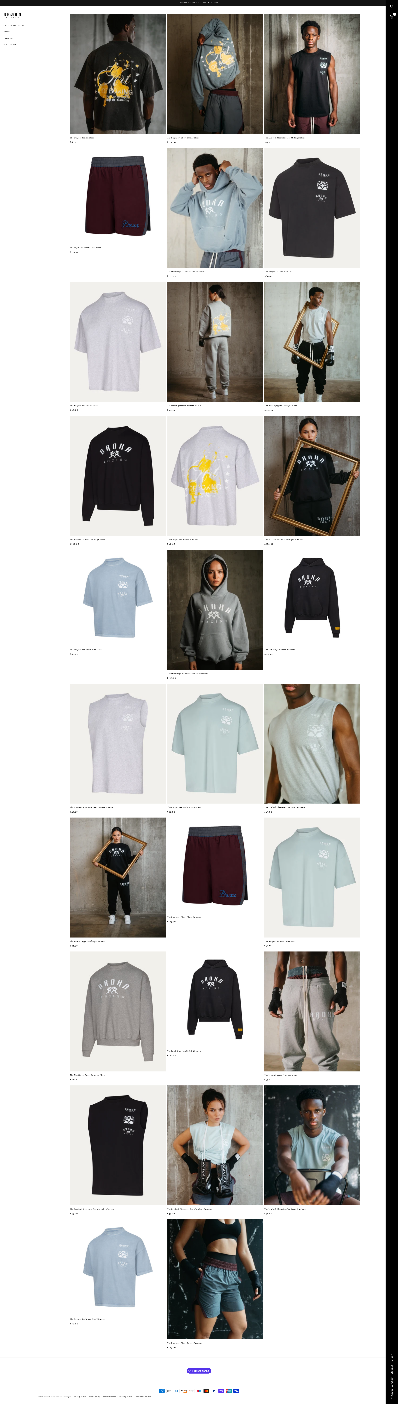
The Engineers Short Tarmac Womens (184, 1343)
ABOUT (391, 1358)
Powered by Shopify (63, 1396)
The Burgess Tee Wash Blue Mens (279, 941)
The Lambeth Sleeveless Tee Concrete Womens (92, 807)
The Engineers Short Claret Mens (85, 247)
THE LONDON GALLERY (14, 25)
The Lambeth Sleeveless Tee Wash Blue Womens (189, 1209)
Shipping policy (125, 1396)
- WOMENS (8, 38)
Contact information (143, 1396)
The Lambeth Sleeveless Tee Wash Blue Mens (285, 1209)
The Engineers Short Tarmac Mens (183, 138)
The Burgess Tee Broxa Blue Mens (86, 649)
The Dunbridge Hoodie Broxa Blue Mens (186, 272)
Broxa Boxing (49, 1396)
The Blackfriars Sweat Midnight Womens (283, 539)
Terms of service (109, 1396)
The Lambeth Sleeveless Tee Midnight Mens (284, 138)
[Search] (392, 6)
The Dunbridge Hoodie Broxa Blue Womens (187, 673)
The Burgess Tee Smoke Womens (182, 539)
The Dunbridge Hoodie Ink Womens (184, 1051)
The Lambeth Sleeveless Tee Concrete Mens (284, 807)
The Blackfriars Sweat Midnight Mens (87, 539)
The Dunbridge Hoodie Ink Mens (279, 649)
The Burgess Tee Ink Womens (278, 272)
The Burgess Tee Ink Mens (82, 138)
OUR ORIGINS (9, 44)
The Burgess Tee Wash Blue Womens (184, 807)
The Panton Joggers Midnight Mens (280, 405)
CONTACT (391, 1382)
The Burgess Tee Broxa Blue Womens (87, 1319)
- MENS (6, 31)
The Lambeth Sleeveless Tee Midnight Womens (92, 1209)
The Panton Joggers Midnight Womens (87, 941)
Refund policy (94, 1396)
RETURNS (391, 1394)
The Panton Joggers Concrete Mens (280, 1075)
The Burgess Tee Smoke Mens (84, 405)
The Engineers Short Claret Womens (184, 917)
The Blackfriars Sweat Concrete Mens (87, 1075)
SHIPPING (391, 1369)
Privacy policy (80, 1396)
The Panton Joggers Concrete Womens (184, 405)
